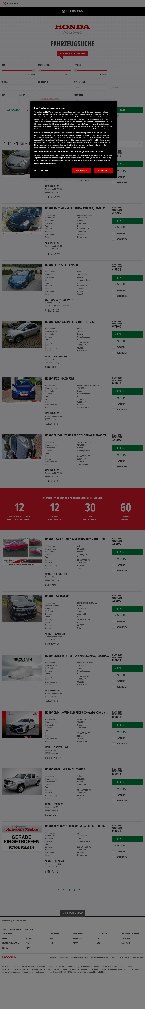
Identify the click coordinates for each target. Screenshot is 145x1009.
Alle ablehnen (82, 170)
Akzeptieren (103, 170)
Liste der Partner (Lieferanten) (45, 163)
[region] (73, 139)
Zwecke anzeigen (41, 170)
